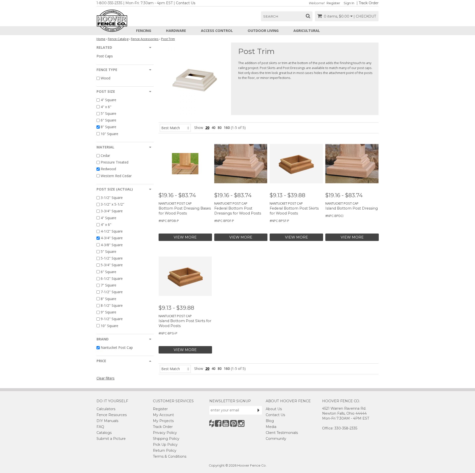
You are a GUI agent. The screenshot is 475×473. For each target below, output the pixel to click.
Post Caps (104, 56)
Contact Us (185, 3)
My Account (163, 415)
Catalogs (104, 432)
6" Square (108, 120)
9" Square (108, 312)
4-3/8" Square (112, 244)
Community (276, 438)
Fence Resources (111, 415)
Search (270, 16)
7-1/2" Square (112, 292)
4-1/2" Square (112, 231)
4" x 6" (106, 106)
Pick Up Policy (165, 444)
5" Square (108, 113)
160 (227, 127)
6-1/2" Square (112, 278)
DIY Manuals (107, 421)
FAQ (100, 427)
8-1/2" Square (112, 305)
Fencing (143, 30)
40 (213, 127)
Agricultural (306, 30)
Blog (270, 421)
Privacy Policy (165, 432)
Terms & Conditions (169, 456)
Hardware (176, 30)
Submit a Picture (111, 438)
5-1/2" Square (112, 258)
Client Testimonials (282, 432)
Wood (105, 78)
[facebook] (218, 423)
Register (333, 3)
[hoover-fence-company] (211, 423)
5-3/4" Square (112, 265)
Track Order (369, 3)
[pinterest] (233, 423)
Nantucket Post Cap (117, 347)
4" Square (108, 100)
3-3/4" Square (112, 211)
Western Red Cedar (116, 175)
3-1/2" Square (112, 197)
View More (185, 237)
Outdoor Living (263, 30)
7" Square (108, 285)
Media (271, 427)
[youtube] (225, 423)
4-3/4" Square (112, 238)
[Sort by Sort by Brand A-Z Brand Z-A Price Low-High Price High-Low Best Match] (175, 127)
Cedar (105, 155)
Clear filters (105, 378)
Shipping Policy (166, 438)
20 (207, 127)
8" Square (108, 127)
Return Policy (164, 450)
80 (220, 127)
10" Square (109, 133)
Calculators (105, 409)
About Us (274, 409)
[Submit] (258, 410)
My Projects (163, 421)
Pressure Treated (114, 162)
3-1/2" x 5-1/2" (112, 204)
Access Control (217, 30)
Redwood (108, 169)
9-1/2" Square (112, 319)
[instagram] (241, 423)
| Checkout (365, 16)
